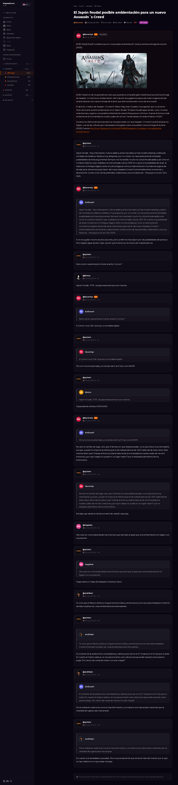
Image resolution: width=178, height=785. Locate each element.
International (18, 81)
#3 (98, 190)
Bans (9, 46)
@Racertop (78, 22)
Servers (8, 90)
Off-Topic (18, 73)
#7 (98, 340)
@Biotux (86, 276)
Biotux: (88, 392)
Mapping (8, 95)
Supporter (11, 50)
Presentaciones (18, 77)
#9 (98, 421)
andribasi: (89, 634)
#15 (98, 675)
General (8, 69)
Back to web (11, 13)
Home (9, 22)
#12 (98, 552)
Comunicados (11, 64)
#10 (98, 474)
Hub (75, 6)
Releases (9, 100)
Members (10, 34)
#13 (98, 596)
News (9, 26)
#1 (98, 37)
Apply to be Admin (14, 38)
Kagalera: (89, 564)
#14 (98, 620)
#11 (98, 528)
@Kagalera (87, 525)
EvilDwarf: (89, 202)
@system (87, 143)
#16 (98, 725)
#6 (98, 300)
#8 (98, 380)
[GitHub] (11, 781)
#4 (98, 257)
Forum (9, 59)
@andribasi (88, 593)
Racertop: (89, 352)
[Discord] (7, 781)
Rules (9, 30)
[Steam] (4, 781)
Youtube (18, 85)
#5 (98, 278)
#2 (98, 146)
